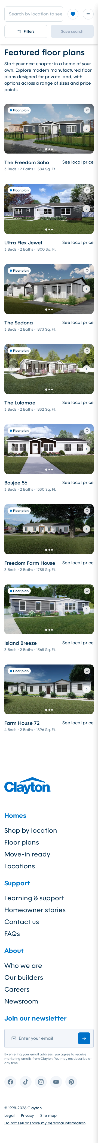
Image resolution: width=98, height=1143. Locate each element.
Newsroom (21, 1001)
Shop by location (30, 830)
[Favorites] (73, 14)
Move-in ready (27, 854)
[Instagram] (41, 1082)
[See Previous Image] (11, 128)
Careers (16, 989)
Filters (29, 31)
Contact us (21, 922)
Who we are (23, 965)
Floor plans (21, 842)
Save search (72, 31)
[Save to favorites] (87, 110)
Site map (48, 1115)
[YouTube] (56, 1082)
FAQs (12, 933)
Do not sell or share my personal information (44, 1123)
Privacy (27, 1115)
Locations (19, 866)
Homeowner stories (35, 910)
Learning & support (34, 898)
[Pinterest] (71, 1082)
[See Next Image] (86, 128)
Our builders (23, 977)
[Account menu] (88, 14)
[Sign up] (84, 1038)
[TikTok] (26, 1082)
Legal (9, 1115)
